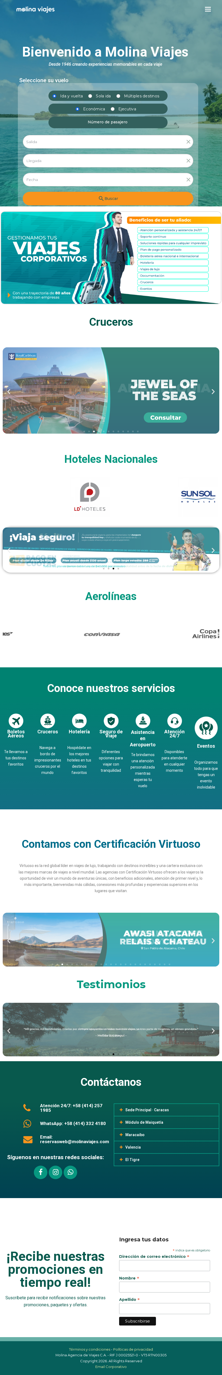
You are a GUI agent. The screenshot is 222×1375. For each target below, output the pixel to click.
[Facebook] (40, 1172)
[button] (208, 9)
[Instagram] (55, 1172)
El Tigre (132, 1160)
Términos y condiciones (89, 1349)
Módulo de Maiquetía (144, 1122)
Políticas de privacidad (133, 1349)
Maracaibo (135, 1135)
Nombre (129, 1278)
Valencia (133, 1147)
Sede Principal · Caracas (147, 1110)
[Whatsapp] (70, 1172)
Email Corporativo (111, 1366)
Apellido (129, 1299)
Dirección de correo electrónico (154, 1256)
